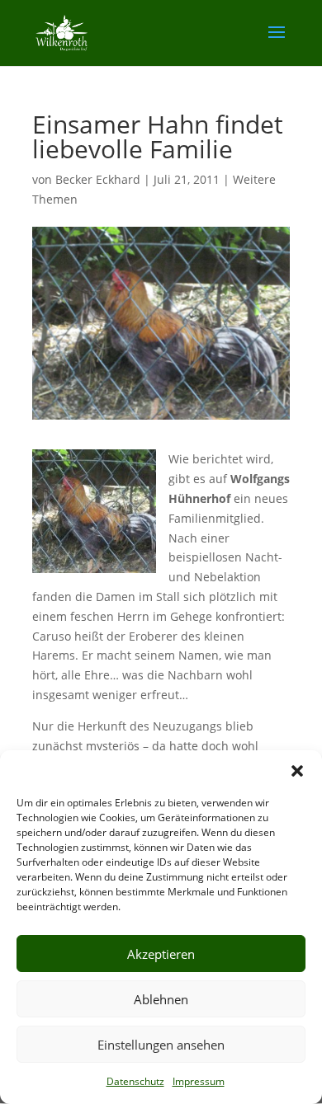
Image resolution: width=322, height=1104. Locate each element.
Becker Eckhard (97, 179)
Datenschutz (135, 1081)
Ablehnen (161, 999)
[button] (297, 771)
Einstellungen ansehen (161, 1044)
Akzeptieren (161, 954)
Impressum (199, 1081)
